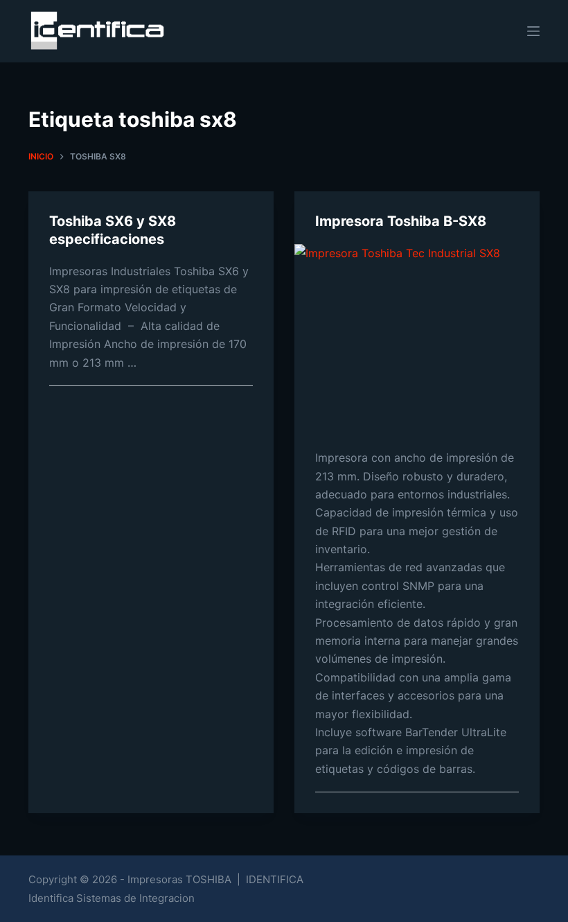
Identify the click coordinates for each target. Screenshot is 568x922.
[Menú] (533, 31)
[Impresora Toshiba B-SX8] (417, 336)
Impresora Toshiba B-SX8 (400, 221)
